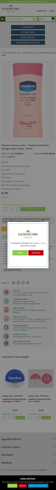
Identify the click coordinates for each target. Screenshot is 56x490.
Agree (20, 253)
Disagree (36, 253)
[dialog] (28, 245)
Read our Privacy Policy (38, 486)
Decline (23, 486)
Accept (13, 486)
